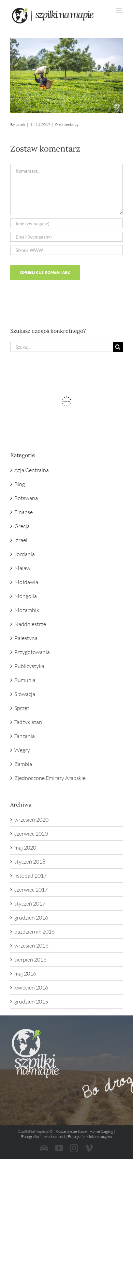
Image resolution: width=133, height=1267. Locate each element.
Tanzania (24, 735)
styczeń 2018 (29, 861)
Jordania (24, 554)
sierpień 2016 (30, 959)
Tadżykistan (28, 721)
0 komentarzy (67, 124)
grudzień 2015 (31, 1001)
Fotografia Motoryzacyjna (90, 1136)
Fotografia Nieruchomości (43, 1136)
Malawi (23, 568)
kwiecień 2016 (31, 987)
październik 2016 (34, 931)
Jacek (20, 124)
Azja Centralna (31, 470)
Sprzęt (21, 707)
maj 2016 (25, 973)
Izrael (20, 540)
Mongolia (25, 596)
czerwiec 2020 (31, 833)
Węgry (22, 749)
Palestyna (26, 638)
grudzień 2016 (31, 917)
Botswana (26, 498)
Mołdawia (26, 582)
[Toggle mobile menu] (119, 10)
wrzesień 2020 (31, 819)
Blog (19, 484)
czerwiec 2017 (31, 889)
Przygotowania (32, 652)
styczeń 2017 (29, 903)
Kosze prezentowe (71, 1131)
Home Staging (101, 1131)
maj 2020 (25, 847)
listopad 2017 (30, 875)
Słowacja (24, 694)
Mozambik (26, 610)
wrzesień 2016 (31, 945)
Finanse (23, 512)
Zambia (23, 763)
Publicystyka (29, 666)
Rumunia (24, 680)
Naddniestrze (30, 624)
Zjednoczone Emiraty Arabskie (50, 777)
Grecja (22, 526)
